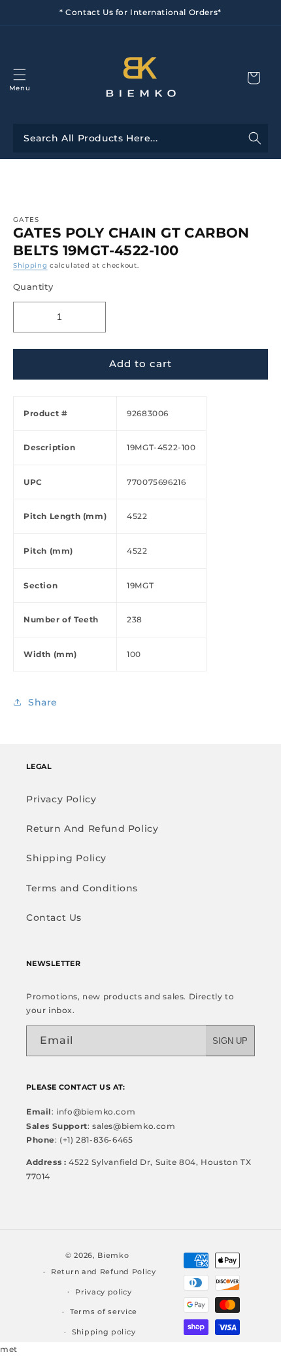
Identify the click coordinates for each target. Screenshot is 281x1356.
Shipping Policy (66, 858)
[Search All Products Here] (140, 138)
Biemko (113, 1255)
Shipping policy (104, 1331)
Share (43, 702)
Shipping (30, 265)
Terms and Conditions (82, 888)
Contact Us (54, 917)
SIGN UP (230, 1041)
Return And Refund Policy (92, 828)
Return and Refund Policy (103, 1271)
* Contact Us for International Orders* (140, 12)
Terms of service (103, 1311)
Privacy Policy (61, 799)
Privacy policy (103, 1291)
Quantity (33, 286)
